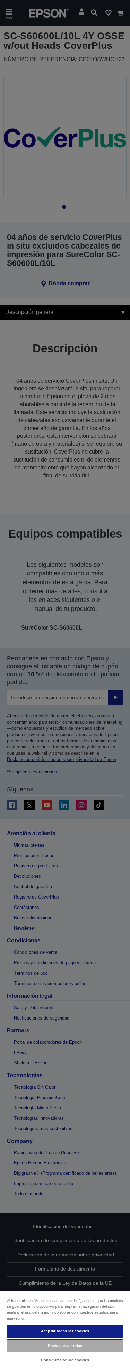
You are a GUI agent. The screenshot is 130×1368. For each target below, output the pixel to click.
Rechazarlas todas (65, 1345)
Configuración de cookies (65, 1360)
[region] (65, 1329)
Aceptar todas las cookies (65, 1331)
